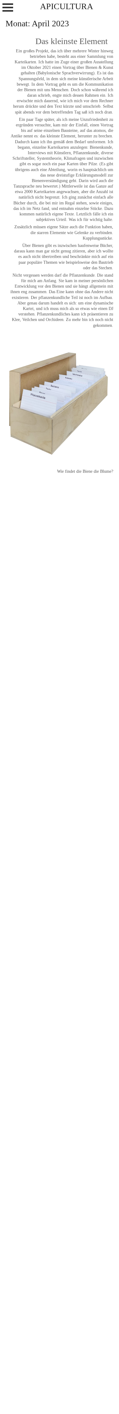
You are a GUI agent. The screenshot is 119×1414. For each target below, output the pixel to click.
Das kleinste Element (71, 41)
